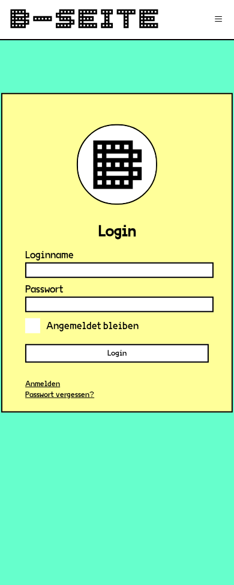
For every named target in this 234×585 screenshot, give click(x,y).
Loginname (49, 254)
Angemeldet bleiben (92, 325)
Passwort (44, 288)
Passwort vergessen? (59, 394)
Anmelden (42, 383)
